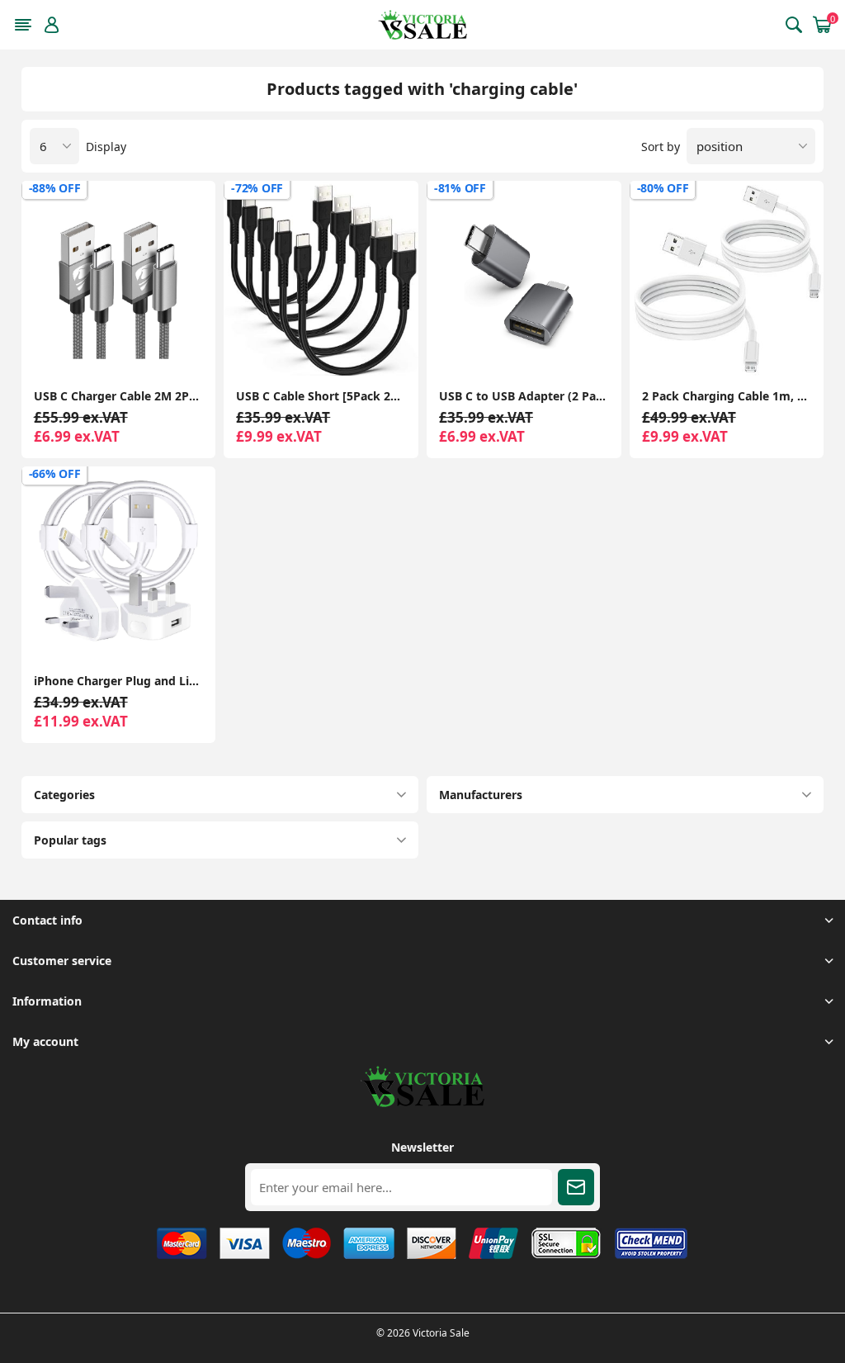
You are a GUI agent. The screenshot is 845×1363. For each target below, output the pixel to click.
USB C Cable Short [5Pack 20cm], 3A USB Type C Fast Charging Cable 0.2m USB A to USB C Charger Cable (321, 396)
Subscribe (576, 1187)
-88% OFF (55, 188)
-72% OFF (257, 188)
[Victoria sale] (422, 1102)
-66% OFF (55, 473)
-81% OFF (460, 188)
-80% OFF (663, 188)
